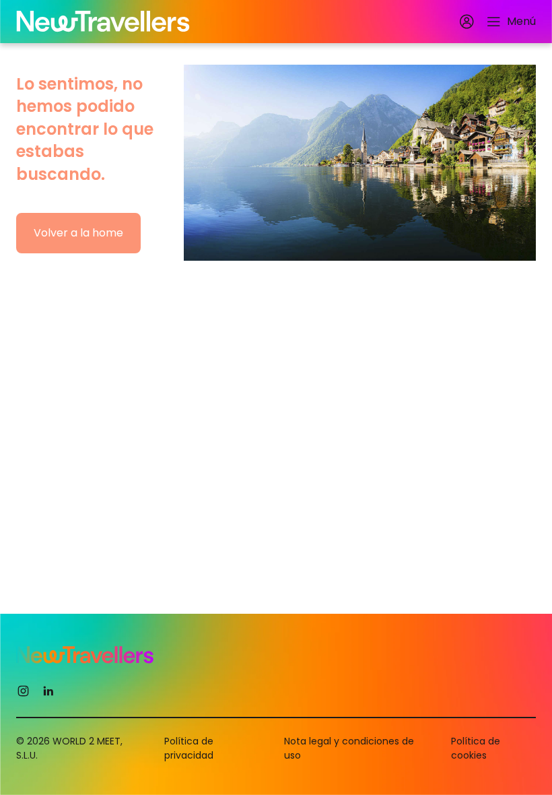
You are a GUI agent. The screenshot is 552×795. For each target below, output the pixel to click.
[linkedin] (48, 690)
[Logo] (103, 21)
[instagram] (23, 690)
